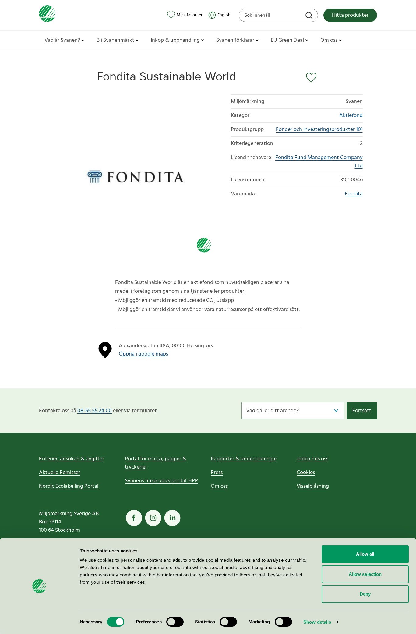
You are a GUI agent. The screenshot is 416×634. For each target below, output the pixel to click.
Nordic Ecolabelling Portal (68, 486)
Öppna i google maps (143, 354)
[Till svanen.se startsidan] (47, 15)
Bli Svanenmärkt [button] (115, 40)
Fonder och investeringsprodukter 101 (319, 129)
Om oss (219, 486)
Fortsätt (361, 410)
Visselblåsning (313, 486)
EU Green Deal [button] (287, 40)
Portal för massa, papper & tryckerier (155, 463)
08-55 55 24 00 (94, 410)
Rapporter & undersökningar (244, 459)
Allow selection (365, 574)
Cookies (306, 472)
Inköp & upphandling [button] (175, 40)
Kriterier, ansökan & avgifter (71, 459)
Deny (365, 594)
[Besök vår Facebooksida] (134, 518)
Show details (317, 622)
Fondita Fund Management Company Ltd (319, 161)
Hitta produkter (350, 15)
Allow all (365, 554)
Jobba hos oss (312, 459)
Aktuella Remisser (59, 472)
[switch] (175, 622)
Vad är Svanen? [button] (62, 40)
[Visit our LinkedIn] (172, 518)
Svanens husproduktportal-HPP (161, 480)
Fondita (354, 193)
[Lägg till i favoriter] (312, 77)
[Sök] (309, 16)
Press (217, 472)
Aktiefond (351, 116)
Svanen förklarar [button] (235, 40)
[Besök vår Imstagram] (153, 518)
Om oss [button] (328, 40)
